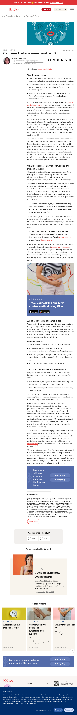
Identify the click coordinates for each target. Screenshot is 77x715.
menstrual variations (60, 247)
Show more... (33, 521)
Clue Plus (46, 9)
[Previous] (67, 651)
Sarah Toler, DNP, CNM (30, 64)
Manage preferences (43, 710)
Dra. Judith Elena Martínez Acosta (34, 62)
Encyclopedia (12, 16)
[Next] (72, 651)
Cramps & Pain (32, 16)
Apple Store (61, 475)
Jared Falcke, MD (61, 647)
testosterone (46, 240)
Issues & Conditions (8, 622)
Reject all (58, 710)
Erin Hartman (35, 647)
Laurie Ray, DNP (16, 64)
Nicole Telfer (9, 647)
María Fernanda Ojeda (20, 58)
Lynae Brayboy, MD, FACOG (45, 592)
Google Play (61, 480)
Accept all (69, 710)
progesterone (65, 237)
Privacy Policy (19, 704)
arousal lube (32, 444)
